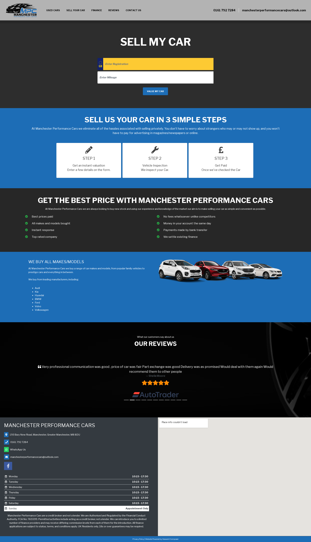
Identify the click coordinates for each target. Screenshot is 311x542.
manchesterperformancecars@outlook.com (274, 10)
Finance (96, 10)
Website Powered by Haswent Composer (162, 534)
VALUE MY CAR (155, 91)
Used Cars (53, 10)
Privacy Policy (138, 534)
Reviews (113, 10)
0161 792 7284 (224, 10)
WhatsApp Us (18, 444)
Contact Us (133, 10)
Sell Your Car (75, 10)
